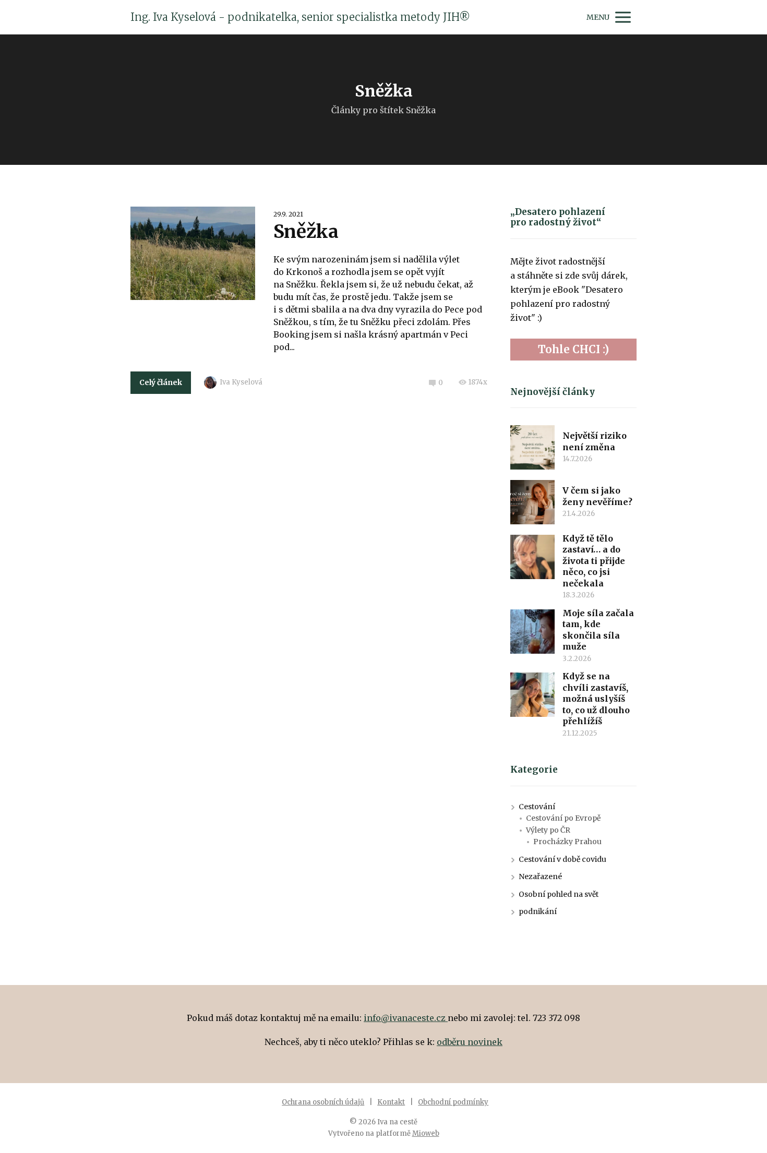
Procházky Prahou (567, 841)
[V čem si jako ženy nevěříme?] (532, 502)
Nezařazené (540, 876)
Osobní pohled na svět (558, 894)
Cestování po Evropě (563, 818)
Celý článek (160, 382)
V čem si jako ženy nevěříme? (597, 496)
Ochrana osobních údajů (323, 1102)
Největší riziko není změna (594, 441)
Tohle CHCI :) (573, 349)
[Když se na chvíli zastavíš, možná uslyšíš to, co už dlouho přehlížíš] (532, 694)
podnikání (538, 911)
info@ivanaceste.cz (406, 1018)
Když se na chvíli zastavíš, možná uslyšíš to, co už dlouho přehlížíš (596, 698)
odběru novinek (469, 1042)
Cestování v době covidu (562, 859)
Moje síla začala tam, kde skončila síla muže (598, 630)
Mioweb (425, 1133)
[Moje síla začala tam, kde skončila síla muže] (532, 631)
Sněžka (306, 231)
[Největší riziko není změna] (532, 447)
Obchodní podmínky (453, 1102)
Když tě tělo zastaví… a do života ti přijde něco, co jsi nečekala (593, 560)
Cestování (537, 806)
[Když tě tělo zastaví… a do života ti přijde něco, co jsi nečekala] (532, 557)
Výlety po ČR (548, 830)
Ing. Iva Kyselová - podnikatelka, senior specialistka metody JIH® (300, 17)
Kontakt (391, 1102)
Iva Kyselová (241, 382)
